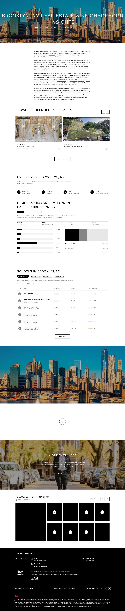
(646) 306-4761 (90, 560)
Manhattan (52, 55)
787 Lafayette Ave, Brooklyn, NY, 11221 (31, 308)
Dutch (60, 84)
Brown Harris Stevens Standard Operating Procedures (56, 571)
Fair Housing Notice (36, 571)
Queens (63, 62)
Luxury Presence (27, 588)
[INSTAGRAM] (90, 588)
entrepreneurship (40, 97)
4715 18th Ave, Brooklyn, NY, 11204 (31, 302)
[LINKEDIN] (93, 588)
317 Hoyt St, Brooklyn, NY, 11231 (30, 315)
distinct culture (61, 81)
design (77, 97)
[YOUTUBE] (105, 588)
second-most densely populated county (63, 53)
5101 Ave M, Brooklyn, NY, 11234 (30, 322)
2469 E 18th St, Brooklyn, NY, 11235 (31, 329)
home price (68, 90)
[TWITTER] (101, 588)
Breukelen (56, 60)
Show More (62, 336)
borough (44, 51)
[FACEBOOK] (86, 588)
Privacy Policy (71, 588)
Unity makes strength (70, 84)
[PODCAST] (109, 588)
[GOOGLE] (97, 588)
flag (75, 82)
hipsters (38, 90)
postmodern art (68, 97)
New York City (53, 51)
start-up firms (59, 97)
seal (70, 82)
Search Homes (62, 159)
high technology (50, 97)
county (87, 51)
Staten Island (68, 64)
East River (49, 64)
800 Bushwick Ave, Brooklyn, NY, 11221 (31, 294)
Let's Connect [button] (62, 473)
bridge (73, 62)
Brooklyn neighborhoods (77, 81)
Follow (92, 498)
